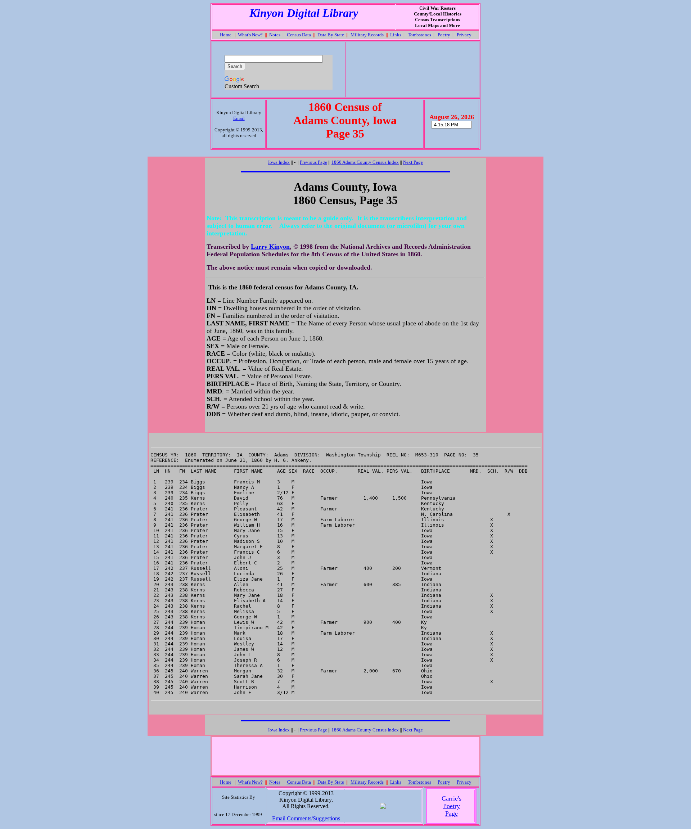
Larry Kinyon (270, 246)
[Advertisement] (412, 69)
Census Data (299, 34)
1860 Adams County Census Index (365, 162)
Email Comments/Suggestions (306, 818)
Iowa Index (279, 162)
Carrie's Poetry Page (451, 806)
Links (395, 34)
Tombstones (419, 34)
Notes (274, 34)
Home (225, 34)
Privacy (464, 34)
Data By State (330, 34)
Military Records (367, 34)
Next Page (413, 162)
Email (239, 118)
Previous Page (313, 162)
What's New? (250, 34)
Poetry (444, 34)
